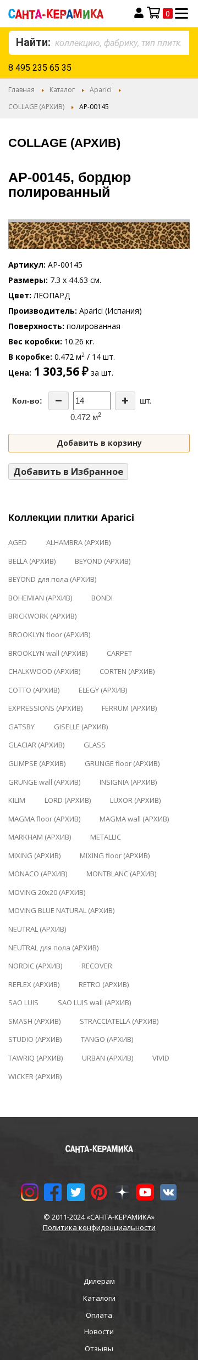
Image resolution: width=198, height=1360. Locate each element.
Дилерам (99, 1281)
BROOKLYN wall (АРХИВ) (47, 653)
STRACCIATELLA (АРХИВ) (119, 1021)
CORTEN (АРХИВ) (127, 671)
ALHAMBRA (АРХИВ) (78, 542)
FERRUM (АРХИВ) (129, 708)
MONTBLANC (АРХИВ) (121, 874)
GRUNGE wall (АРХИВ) (44, 782)
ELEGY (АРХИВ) (103, 690)
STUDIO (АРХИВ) (35, 1039)
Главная (21, 89)
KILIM (16, 800)
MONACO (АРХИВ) (37, 874)
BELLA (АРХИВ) (32, 561)
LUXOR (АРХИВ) (135, 800)
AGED (17, 542)
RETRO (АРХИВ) (104, 984)
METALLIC (105, 837)
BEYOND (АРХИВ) (102, 561)
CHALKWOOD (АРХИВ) (44, 671)
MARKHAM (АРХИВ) (39, 837)
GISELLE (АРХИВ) (81, 727)
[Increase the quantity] (125, 401)
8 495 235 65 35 (40, 68)
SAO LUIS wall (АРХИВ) (94, 1002)
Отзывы (99, 1348)
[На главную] (64, 13)
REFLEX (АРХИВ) (33, 984)
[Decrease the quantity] (58, 401)
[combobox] (99, 42)
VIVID (160, 1058)
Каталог (62, 89)
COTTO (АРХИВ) (33, 690)
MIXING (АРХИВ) (34, 855)
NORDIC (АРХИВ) (35, 966)
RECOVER (96, 966)
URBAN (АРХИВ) (107, 1058)
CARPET (119, 653)
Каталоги (99, 1298)
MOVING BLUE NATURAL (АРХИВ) (61, 910)
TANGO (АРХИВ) (107, 1039)
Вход (139, 13)
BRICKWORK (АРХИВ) (42, 616)
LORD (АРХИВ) (68, 800)
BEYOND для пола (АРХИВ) (52, 579)
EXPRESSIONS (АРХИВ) (45, 708)
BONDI (102, 598)
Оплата (99, 1315)
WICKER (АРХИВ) (35, 1076)
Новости (99, 1331)
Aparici (101, 89)
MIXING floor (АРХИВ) (115, 855)
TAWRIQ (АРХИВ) (35, 1058)
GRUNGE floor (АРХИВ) (122, 763)
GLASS (95, 745)
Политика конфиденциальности (99, 1227)
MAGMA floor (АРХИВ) (44, 819)
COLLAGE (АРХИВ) (36, 106)
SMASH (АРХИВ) (34, 1021)
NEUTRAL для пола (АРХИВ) (53, 948)
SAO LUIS (23, 1002)
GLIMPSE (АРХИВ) (36, 763)
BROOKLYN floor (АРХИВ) (49, 634)
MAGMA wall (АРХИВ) (134, 819)
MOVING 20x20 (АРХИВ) (46, 892)
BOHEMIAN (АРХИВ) (40, 598)
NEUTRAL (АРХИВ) (37, 929)
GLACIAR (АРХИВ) (36, 745)
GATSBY (21, 727)
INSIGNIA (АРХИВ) (128, 782)
